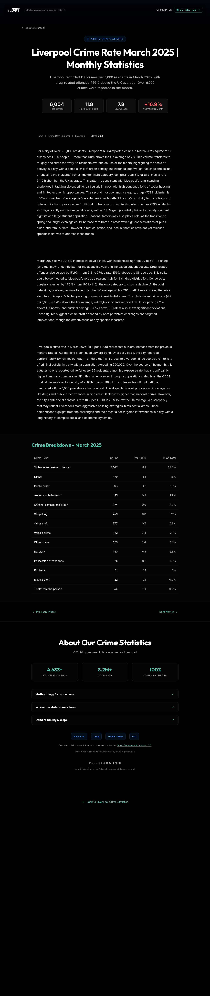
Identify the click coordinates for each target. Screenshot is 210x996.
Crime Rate (164, 9)
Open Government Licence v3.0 (134, 745)
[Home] (13, 10)
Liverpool (80, 136)
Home (40, 136)
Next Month (166, 611)
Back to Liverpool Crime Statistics (107, 802)
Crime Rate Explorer (59, 136)
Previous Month (46, 611)
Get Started (188, 9)
